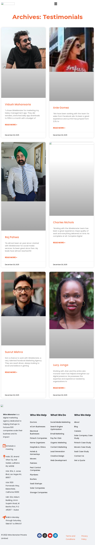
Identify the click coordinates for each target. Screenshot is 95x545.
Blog (76, 426)
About (76, 422)
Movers (33, 458)
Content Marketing (58, 447)
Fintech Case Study (82, 442)
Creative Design (57, 456)
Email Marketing (57, 433)
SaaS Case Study (81, 451)
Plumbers (34, 474)
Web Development (58, 460)
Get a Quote (79, 460)
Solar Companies (37, 488)
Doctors (33, 422)
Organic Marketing (58, 442)
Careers (77, 431)
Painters (33, 463)
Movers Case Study (82, 447)
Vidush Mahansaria (18, 104)
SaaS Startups (36, 483)
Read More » (11, 124)
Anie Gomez (61, 107)
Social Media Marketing (60, 422)
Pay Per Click (55, 438)
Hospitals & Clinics (38, 447)
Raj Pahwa (12, 237)
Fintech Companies (38, 438)
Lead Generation (57, 451)
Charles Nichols (63, 222)
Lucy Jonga (60, 365)
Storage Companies (38, 492)
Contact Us (79, 456)
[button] (55, 4)
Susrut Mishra (14, 352)
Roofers (33, 479)
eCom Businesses (37, 426)
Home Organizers (37, 442)
